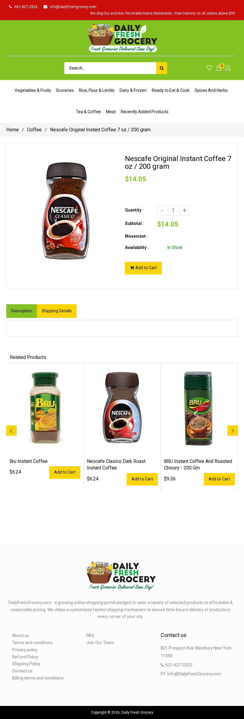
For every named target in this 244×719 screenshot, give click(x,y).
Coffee (34, 130)
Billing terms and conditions (38, 678)
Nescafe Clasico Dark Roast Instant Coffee (116, 464)
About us (20, 635)
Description (21, 310)
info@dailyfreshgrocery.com (73, 7)
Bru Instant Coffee (29, 461)
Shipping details (57, 310)
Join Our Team (100, 642)
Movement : (136, 236)
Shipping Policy (26, 663)
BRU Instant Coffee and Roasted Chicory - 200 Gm (198, 464)
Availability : (136, 247)
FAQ (90, 635)
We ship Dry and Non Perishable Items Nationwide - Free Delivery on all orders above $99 (162, 13)
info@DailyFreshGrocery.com (194, 673)
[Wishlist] (209, 68)
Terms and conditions (32, 642)
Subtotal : (134, 223)
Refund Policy (25, 657)
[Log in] (228, 68)
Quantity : (134, 210)
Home (12, 130)
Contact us (22, 670)
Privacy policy (24, 649)
